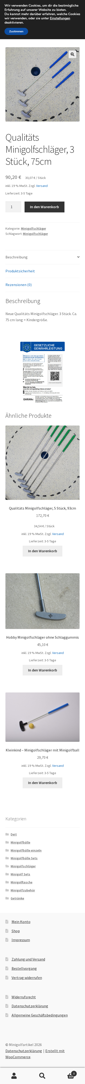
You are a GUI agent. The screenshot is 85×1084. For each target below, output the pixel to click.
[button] (72, 54)
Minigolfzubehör (23, 890)
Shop (16, 930)
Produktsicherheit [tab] (20, 271)
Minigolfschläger (33, 228)
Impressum (21, 939)
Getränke (17, 898)
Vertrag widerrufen (27, 977)
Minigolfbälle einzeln (26, 850)
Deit (14, 834)
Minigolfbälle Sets (24, 858)
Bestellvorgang (24, 968)
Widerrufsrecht (24, 997)
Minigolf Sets (20, 874)
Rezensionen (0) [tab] (18, 284)
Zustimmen (16, 31)
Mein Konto (21, 921)
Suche (42, 1076)
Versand (42, 186)
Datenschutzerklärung (30, 1006)
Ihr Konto (14, 1076)
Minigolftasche (21, 882)
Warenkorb (66, 1071)
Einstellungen (60, 18)
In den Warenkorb (44, 206)
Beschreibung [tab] (16, 257)
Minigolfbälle (20, 842)
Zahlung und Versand (28, 959)
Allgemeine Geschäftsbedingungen (40, 1015)
